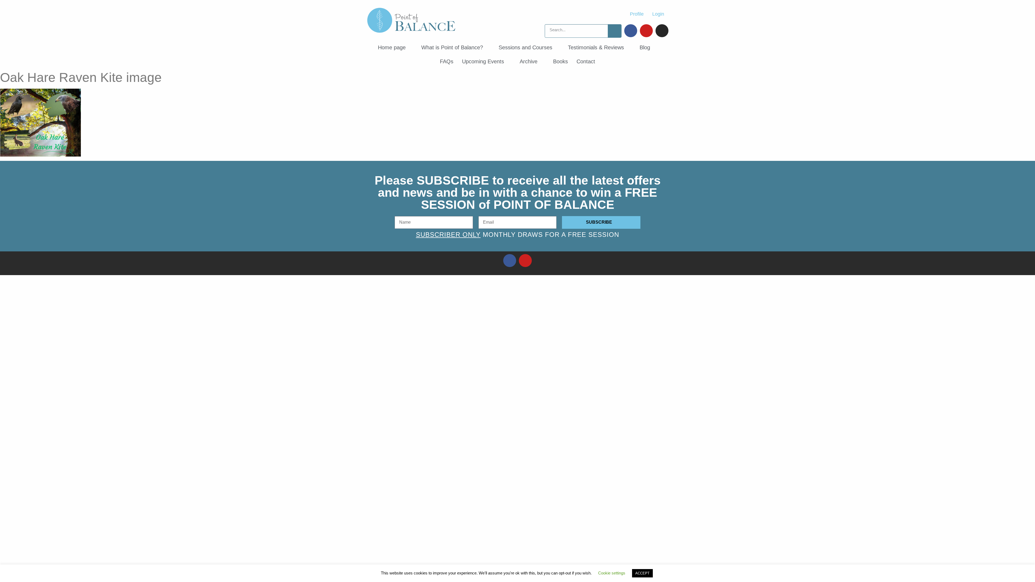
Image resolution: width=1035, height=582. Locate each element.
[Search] (614, 31)
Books (560, 61)
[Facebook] (630, 30)
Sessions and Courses (525, 47)
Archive (528, 61)
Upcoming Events (483, 61)
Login (658, 14)
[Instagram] (662, 30)
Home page (392, 47)
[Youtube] (646, 30)
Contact (586, 61)
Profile (637, 14)
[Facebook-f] (509, 260)
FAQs (446, 61)
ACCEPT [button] (642, 573)
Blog (645, 47)
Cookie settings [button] (611, 573)
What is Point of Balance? (452, 47)
